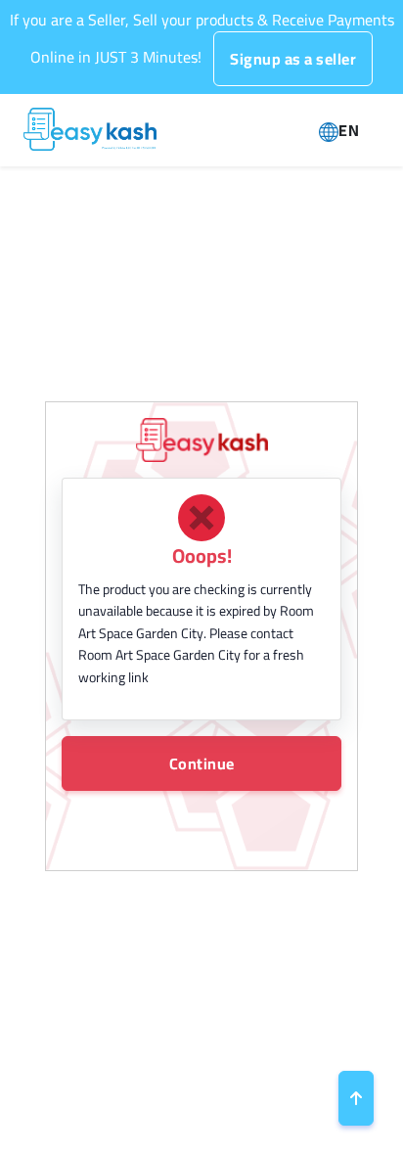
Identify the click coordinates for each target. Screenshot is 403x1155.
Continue (202, 763)
